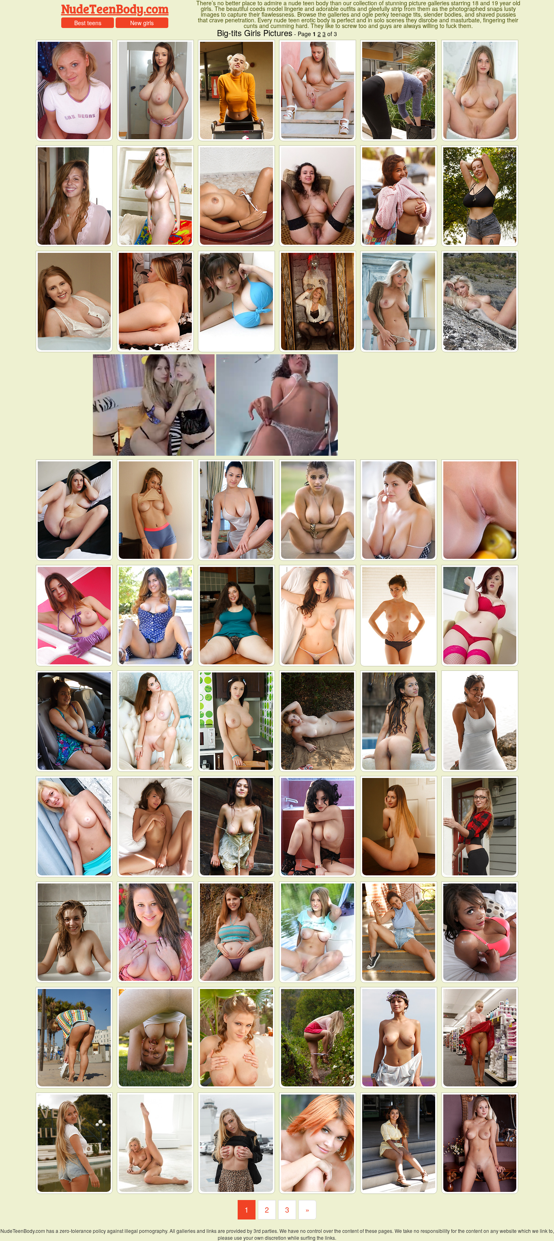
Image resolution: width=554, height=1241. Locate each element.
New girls (142, 23)
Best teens (87, 23)
